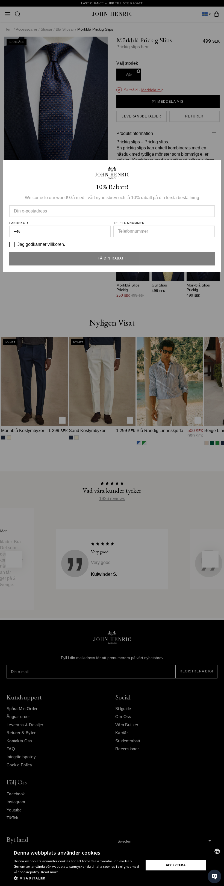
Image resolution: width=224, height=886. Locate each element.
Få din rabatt (112, 258)
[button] (77, 878)
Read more (49, 872)
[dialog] (112, 865)
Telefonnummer (129, 223)
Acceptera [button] (176, 865)
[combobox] (217, 851)
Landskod (18, 223)
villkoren (56, 244)
